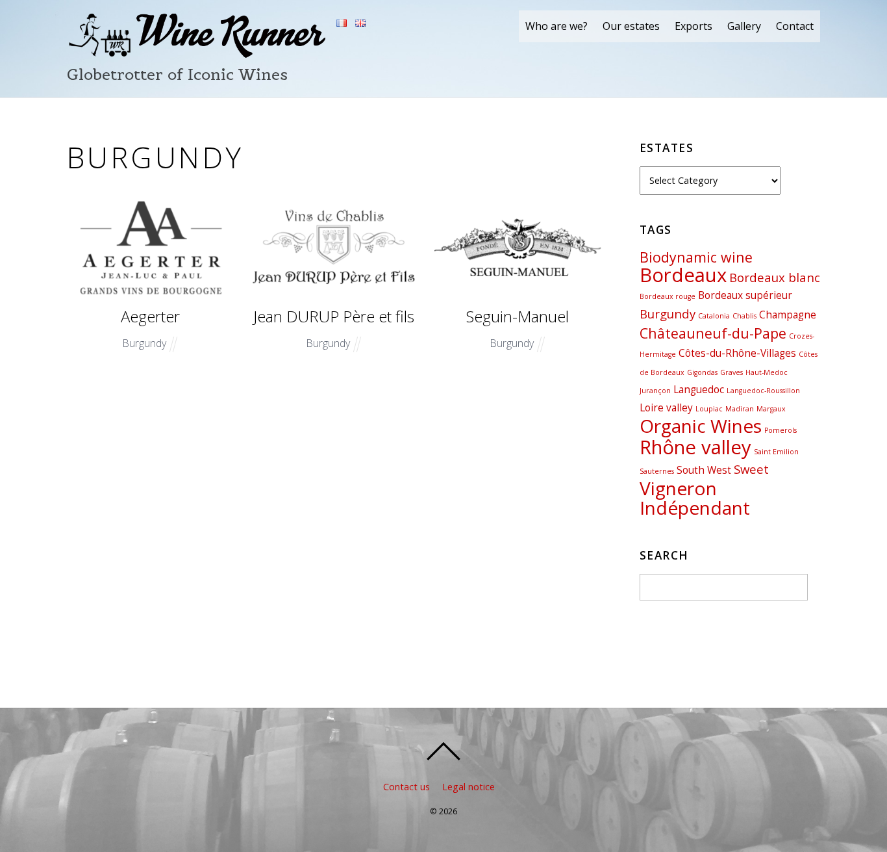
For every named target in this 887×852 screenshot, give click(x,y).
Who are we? (556, 26)
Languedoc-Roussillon (763, 390)
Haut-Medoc (766, 372)
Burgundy (144, 343)
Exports (693, 26)
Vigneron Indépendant (695, 498)
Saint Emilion (776, 451)
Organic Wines (701, 425)
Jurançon (655, 390)
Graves (731, 372)
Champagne (787, 314)
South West (704, 470)
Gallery (744, 26)
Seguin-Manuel (517, 316)
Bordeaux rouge (667, 296)
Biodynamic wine (696, 257)
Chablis (744, 315)
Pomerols (780, 430)
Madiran (739, 408)
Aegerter (150, 316)
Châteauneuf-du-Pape (713, 333)
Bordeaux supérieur (745, 295)
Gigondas (702, 372)
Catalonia (714, 315)
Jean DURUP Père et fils (333, 316)
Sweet (751, 469)
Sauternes (657, 471)
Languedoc (698, 389)
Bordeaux (683, 275)
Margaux (771, 408)
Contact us (406, 787)
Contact (795, 26)
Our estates (631, 26)
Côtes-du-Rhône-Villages (737, 353)
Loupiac (709, 408)
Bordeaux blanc (774, 277)
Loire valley (666, 407)
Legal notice (468, 787)
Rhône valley (695, 447)
